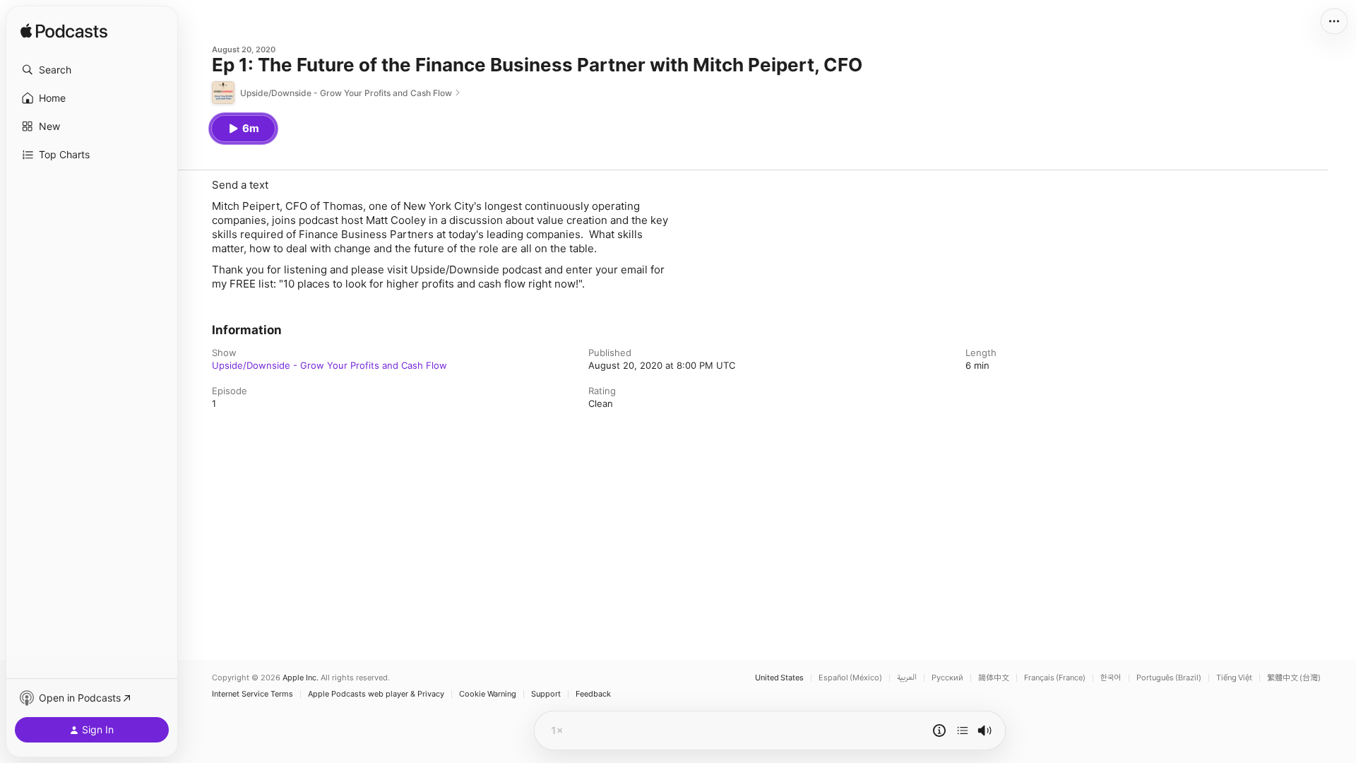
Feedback (593, 694)
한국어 (1111, 678)
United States (779, 678)
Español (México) (850, 678)
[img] (63, 32)
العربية (907, 678)
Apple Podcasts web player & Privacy (376, 694)
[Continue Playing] (962, 730)
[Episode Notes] (939, 730)
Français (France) (1055, 678)
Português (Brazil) (1168, 678)
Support (546, 694)
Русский (947, 678)
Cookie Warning (487, 694)
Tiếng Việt (1234, 678)
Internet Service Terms (252, 694)
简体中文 (993, 678)
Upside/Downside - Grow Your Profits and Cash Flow (329, 365)
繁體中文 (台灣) (1294, 678)
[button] (92, 70)
